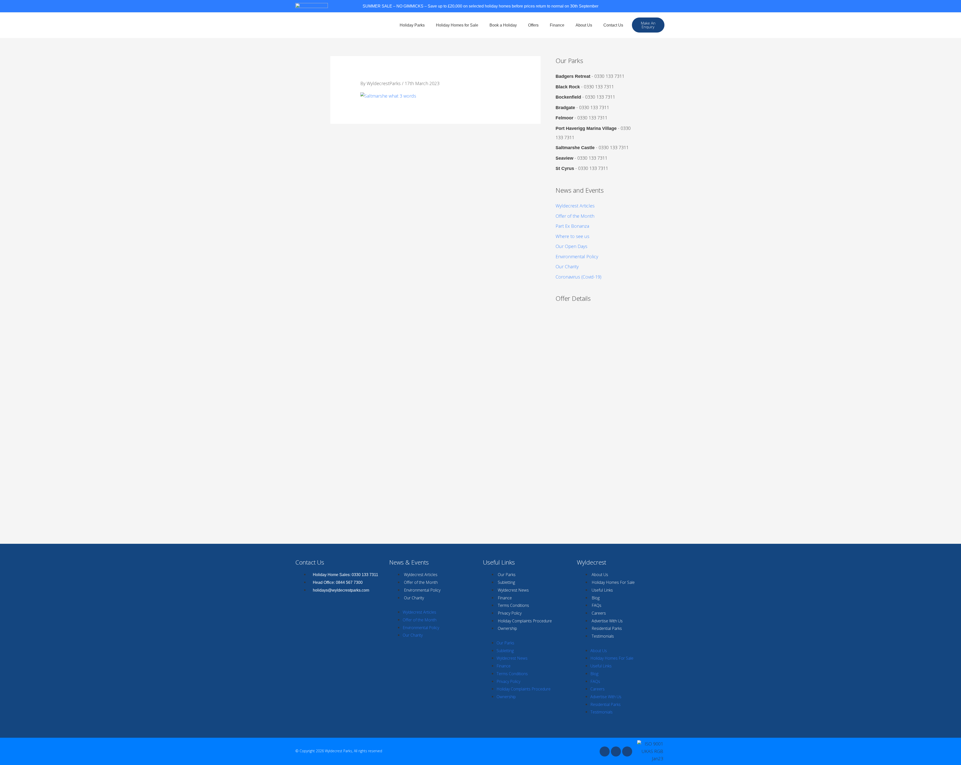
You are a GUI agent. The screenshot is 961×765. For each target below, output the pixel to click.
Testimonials (603, 636)
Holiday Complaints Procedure (525, 621)
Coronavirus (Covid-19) (578, 277)
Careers (599, 613)
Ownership (507, 628)
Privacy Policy (510, 613)
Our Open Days (571, 246)
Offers (533, 25)
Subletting (506, 582)
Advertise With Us (607, 621)
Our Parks (507, 574)
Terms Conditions (513, 605)
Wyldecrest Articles (575, 206)
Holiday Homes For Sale (613, 582)
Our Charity (567, 267)
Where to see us (572, 236)
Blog (596, 598)
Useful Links (602, 590)
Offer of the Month (575, 216)
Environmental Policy (577, 256)
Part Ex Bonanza (572, 226)
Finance (557, 25)
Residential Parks (607, 628)
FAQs (596, 605)
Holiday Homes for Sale (457, 25)
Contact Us (613, 25)
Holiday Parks (412, 25)
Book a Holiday (503, 25)
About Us (584, 25)
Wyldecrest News (513, 590)
